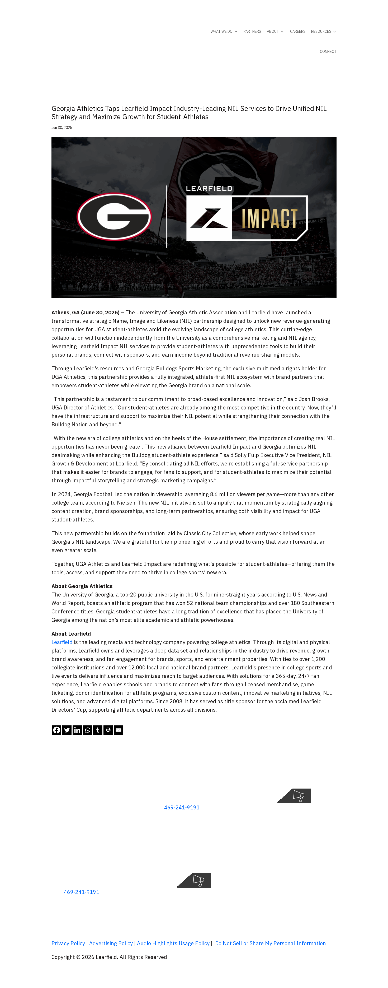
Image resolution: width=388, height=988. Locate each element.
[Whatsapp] (87, 730)
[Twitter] (67, 730)
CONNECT (328, 51)
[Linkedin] (77, 730)
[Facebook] (56, 730)
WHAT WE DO (222, 31)
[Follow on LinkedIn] (322, 774)
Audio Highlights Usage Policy (173, 943)
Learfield (62, 642)
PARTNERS (252, 31)
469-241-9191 (182, 807)
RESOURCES (321, 31)
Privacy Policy (68, 943)
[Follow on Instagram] (332, 774)
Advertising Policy (111, 943)
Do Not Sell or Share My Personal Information (270, 943)
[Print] (108, 730)
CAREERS (297, 31)
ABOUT (273, 31)
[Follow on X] (311, 774)
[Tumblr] (97, 730)
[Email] (118, 730)
